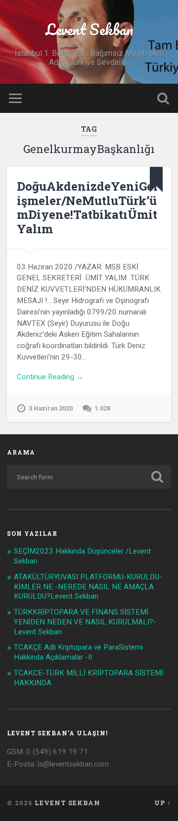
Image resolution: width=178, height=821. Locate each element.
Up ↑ (162, 803)
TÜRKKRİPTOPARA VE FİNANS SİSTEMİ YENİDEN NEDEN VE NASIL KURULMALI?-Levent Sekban (85, 622)
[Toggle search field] (163, 98)
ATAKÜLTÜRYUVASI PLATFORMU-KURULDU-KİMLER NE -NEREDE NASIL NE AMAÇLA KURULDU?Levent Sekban (88, 586)
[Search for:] (89, 477)
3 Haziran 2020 (51, 408)
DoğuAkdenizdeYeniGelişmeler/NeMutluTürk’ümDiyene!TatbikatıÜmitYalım (87, 207)
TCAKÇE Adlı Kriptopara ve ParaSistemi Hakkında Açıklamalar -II (78, 652)
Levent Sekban (89, 29)
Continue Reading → (50, 376)
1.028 (102, 408)
